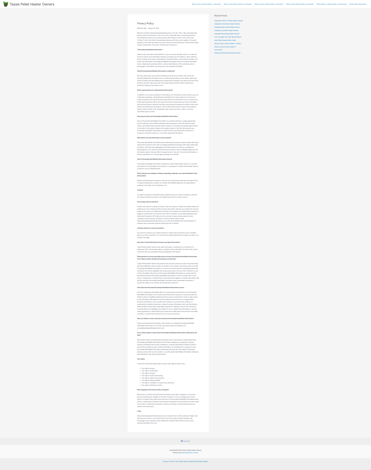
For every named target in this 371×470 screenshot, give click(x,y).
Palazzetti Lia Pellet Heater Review (226, 30)
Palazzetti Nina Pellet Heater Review (226, 34)
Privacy (165, 461)
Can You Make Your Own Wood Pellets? (227, 37)
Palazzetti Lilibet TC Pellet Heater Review (228, 21)
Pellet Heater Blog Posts (357, 4)
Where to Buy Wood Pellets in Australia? (300, 4)
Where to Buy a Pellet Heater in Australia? (269, 4)
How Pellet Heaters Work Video (225, 40)
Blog (181, 461)
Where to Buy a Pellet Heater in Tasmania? (206, 4)
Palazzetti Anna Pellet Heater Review (227, 24)
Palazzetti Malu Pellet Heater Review (227, 27)
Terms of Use (173, 461)
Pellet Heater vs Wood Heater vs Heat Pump (332, 4)
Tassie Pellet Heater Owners (32, 4)
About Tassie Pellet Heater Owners (196, 461)
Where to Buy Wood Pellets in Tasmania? (238, 4)
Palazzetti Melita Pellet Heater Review (227, 53)
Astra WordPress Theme (189, 453)
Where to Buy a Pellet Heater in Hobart (227, 43)
